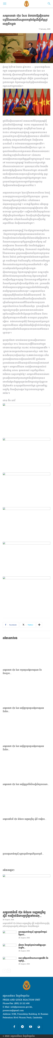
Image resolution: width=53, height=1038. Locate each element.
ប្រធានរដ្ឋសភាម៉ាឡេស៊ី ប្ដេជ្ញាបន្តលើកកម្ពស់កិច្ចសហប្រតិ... (23, 854)
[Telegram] (22, 1027)
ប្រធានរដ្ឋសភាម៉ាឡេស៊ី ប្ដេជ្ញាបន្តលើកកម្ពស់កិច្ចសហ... (32, 933)
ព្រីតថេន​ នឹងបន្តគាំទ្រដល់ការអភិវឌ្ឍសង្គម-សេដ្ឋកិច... (32, 946)
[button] (4, 3)
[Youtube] (30, 1027)
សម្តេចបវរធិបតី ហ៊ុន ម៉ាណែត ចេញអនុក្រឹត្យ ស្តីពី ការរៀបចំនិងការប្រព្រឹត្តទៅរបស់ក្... (24, 914)
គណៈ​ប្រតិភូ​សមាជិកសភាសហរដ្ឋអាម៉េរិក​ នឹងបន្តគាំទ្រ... (33, 959)
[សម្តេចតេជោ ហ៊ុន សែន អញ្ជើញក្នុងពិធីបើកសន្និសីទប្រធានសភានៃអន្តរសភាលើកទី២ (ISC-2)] (26, 769)
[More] (39, 625)
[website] (38, 1027)
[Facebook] (14, 1027)
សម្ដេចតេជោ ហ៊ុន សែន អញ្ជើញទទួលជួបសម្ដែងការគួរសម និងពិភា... (23, 709)
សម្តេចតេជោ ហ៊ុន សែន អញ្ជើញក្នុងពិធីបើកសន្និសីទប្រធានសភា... (26, 784)
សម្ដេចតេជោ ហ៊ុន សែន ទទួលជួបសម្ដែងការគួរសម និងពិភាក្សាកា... (22, 671)
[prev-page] (4, 970)
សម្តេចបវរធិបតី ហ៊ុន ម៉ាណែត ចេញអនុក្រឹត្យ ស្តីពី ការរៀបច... (24, 819)
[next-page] (8, 970)
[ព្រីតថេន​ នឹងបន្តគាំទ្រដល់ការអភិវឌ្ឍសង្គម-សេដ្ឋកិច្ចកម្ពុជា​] (9, 948)
